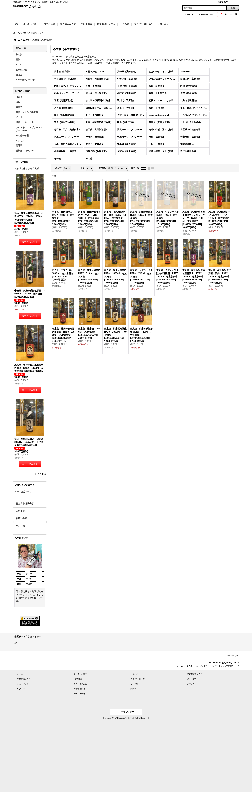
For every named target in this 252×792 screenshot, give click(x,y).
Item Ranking (79, 694)
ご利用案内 (21, 511)
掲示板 (133, 689)
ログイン (189, 14)
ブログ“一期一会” (137, 679)
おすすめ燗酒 (79, 689)
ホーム (20, 674)
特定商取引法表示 (25, 503)
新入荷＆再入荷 (80, 684)
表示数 (58, 168)
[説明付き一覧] (152, 168)
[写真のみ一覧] (144, 168)
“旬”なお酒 (78, 679)
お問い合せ (21, 518)
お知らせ (134, 674)
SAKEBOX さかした (27, 6)
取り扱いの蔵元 (80, 674)
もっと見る (40, 473)
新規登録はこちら (206, 14)
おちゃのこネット (230, 662)
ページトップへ (232, 656)
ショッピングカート (25, 684)
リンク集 (20, 525)
